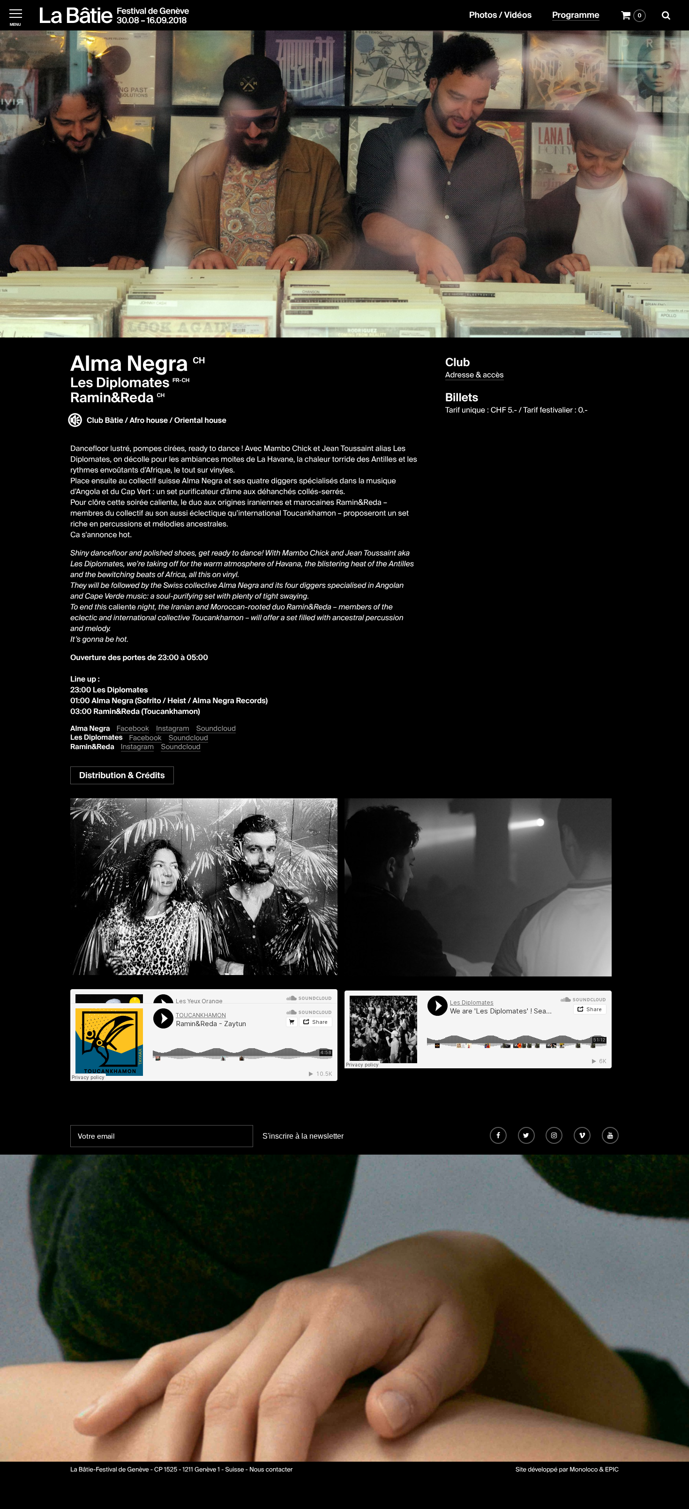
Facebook (132, 728)
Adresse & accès (474, 375)
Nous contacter (270, 1470)
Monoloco (583, 1470)
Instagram (172, 728)
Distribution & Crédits (122, 775)
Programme (575, 15)
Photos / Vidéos (500, 15)
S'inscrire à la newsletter (303, 1136)
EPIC (612, 1470)
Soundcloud (216, 728)
